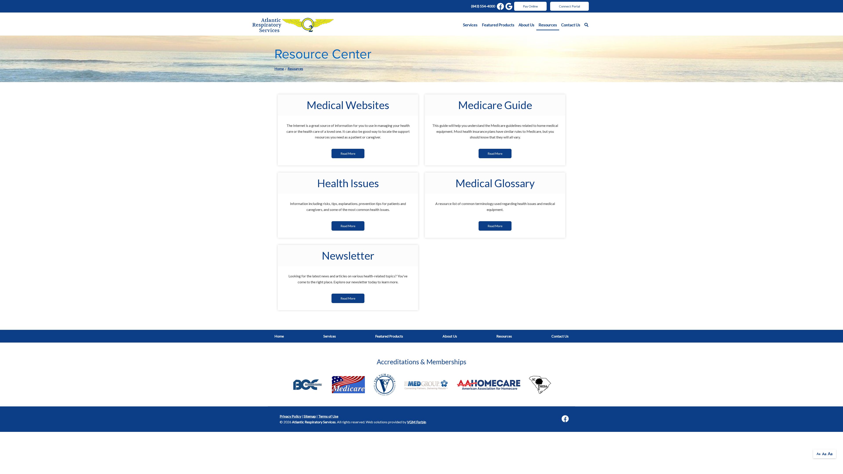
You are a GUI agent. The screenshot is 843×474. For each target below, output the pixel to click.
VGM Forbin (416, 422)
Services (470, 24)
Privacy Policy (290, 416)
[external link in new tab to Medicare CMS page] (348, 384)
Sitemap (310, 416)
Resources (548, 24)
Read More (347, 153)
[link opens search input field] (586, 25)
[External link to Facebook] (565, 419)
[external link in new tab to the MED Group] (426, 384)
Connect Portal (569, 6)
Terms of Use (328, 416)
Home (279, 68)
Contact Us (570, 24)
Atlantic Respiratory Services (314, 422)
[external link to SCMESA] (540, 384)
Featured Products (498, 24)
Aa (818, 454)
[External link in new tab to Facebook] (500, 6)
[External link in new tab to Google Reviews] (509, 6)
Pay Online (530, 6)
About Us (526, 24)
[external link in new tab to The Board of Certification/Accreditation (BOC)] (307, 384)
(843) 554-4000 (483, 6)
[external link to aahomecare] (488, 384)
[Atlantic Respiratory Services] (293, 25)
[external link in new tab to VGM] (385, 384)
